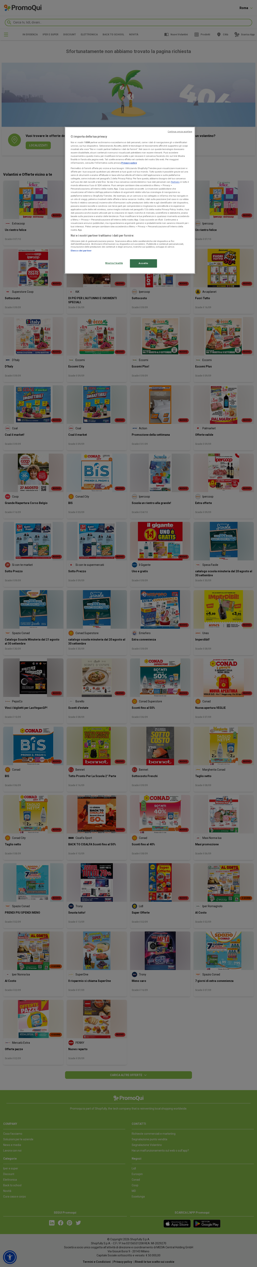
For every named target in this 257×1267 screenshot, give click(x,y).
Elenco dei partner (81, 250)
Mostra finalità (114, 263)
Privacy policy (129, 162)
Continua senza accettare (180, 131)
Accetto (143, 263)
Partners (175, 182)
